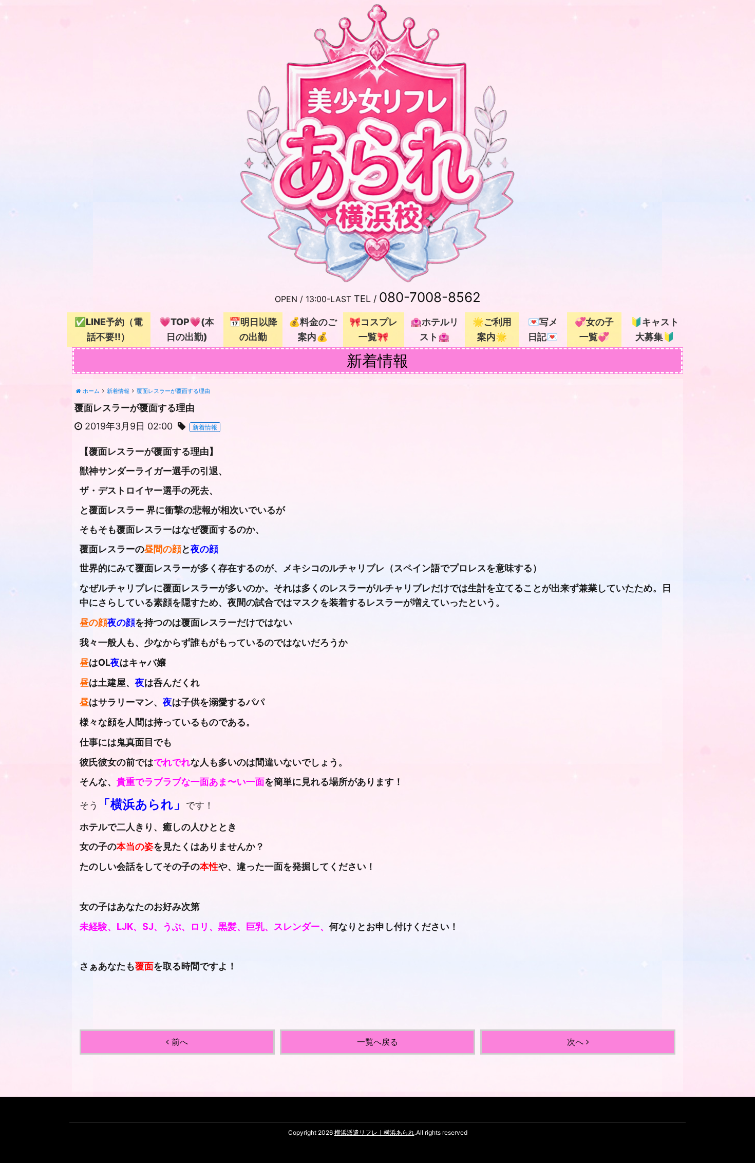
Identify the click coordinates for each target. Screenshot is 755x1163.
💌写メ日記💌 (543, 329)
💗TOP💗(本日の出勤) (186, 329)
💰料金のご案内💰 (313, 329)
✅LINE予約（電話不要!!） (108, 329)
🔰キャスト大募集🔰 (655, 329)
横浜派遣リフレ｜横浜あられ (374, 1132)
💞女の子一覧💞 (594, 329)
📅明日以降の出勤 (253, 329)
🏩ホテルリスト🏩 (434, 329)
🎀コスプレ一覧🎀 (373, 329)
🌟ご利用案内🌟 (492, 329)
